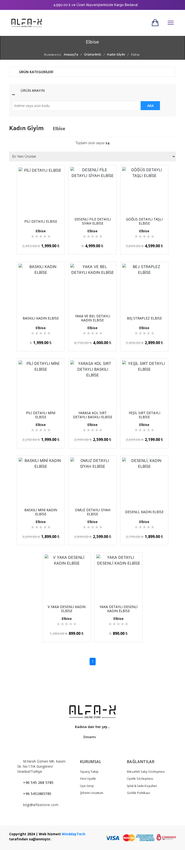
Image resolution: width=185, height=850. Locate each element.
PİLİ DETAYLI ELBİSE (40, 221)
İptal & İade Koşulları (142, 786)
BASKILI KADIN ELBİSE (41, 318)
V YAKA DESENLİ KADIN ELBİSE (67, 608)
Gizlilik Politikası (138, 793)
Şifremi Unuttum (91, 793)
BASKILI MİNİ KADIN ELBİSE (40, 512)
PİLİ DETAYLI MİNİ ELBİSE (40, 415)
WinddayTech (73, 834)
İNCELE (43, 202)
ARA (150, 105)
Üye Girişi (87, 786)
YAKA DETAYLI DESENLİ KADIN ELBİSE (118, 608)
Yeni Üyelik (88, 778)
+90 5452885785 (37, 793)
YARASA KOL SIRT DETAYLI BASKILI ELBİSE (92, 415)
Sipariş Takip (89, 771)
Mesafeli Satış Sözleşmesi (146, 771)
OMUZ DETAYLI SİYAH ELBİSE (92, 512)
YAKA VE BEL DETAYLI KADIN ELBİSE (92, 318)
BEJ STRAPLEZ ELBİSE (144, 318)
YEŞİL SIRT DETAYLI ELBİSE (144, 415)
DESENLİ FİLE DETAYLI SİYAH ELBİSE (92, 221)
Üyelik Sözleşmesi (140, 778)
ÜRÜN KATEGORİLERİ (35, 72)
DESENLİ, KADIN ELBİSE (144, 512)
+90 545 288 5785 (38, 782)
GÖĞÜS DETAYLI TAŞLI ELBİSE (144, 221)
